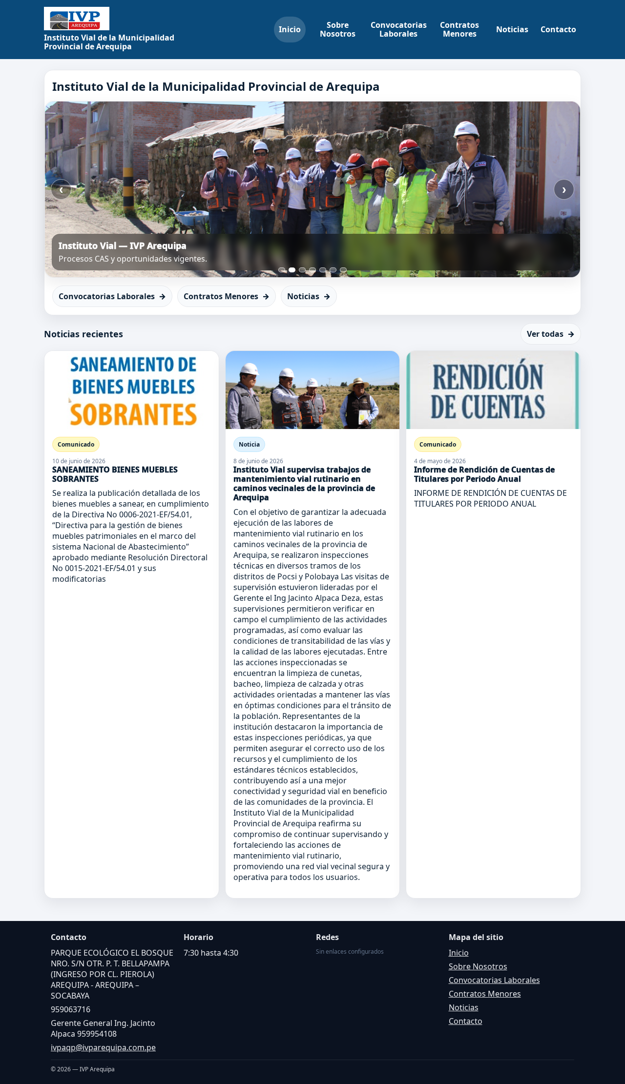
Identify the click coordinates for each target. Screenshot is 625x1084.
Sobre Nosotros (337, 29)
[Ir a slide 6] (333, 269)
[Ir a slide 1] (281, 269)
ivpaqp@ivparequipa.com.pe (103, 1047)
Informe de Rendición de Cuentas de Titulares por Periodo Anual (484, 474)
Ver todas (551, 333)
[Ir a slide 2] (292, 269)
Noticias (512, 29)
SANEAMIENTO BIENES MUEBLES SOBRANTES (115, 474)
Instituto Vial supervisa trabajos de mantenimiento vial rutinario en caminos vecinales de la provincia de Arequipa (304, 483)
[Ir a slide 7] (343, 269)
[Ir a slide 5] (322, 269)
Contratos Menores (459, 29)
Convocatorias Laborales (399, 29)
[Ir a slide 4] (312, 269)
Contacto (558, 29)
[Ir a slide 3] (302, 269)
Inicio (290, 29)
